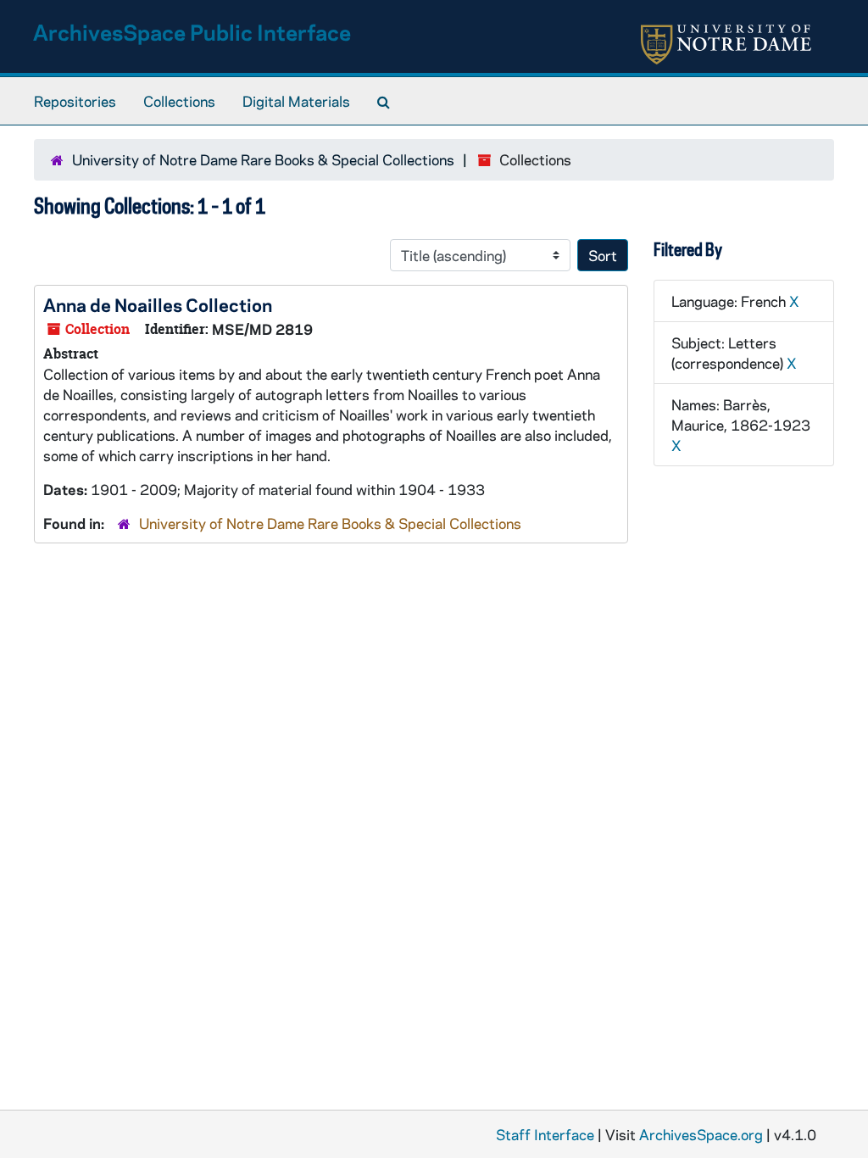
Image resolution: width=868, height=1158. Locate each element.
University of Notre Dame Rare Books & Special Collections (263, 159)
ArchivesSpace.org (701, 1134)
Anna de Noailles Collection (157, 304)
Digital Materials (296, 101)
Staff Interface (545, 1134)
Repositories (75, 101)
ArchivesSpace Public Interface (192, 32)
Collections (179, 101)
